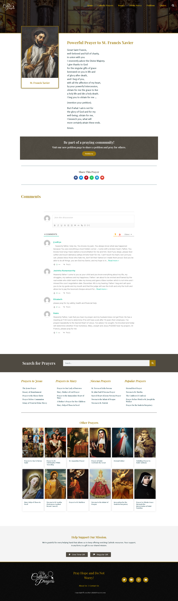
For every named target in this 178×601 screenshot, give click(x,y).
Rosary (121, 5)
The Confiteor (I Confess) (136, 396)
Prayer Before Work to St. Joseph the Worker (140, 400)
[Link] (82, 225)
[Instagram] (138, 579)
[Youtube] (131, 579)
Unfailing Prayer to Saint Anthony (143, 462)
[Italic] (58, 225)
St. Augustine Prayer (76, 461)
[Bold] (54, 225)
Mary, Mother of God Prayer (68, 392)
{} (85, 225)
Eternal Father (119, 461)
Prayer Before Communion (33, 399)
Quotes (163, 5)
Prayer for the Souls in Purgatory (139, 405)
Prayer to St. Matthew (77, 502)
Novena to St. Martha (134, 392)
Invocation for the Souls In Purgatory (121, 503)
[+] (88, 225)
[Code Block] (78, 225)
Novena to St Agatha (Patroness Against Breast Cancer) (54, 504)
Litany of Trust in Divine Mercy (34, 403)
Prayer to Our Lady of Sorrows (69, 388)
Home (90, 5)
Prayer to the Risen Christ (32, 396)
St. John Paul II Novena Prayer (103, 392)
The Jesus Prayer (29, 388)
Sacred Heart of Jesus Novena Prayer (106, 396)
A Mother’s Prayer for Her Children (71, 401)
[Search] (153, 363)
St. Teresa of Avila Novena (101, 388)
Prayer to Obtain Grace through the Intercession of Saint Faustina (144, 505)
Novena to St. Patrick (99, 403)
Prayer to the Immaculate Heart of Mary (70, 397)
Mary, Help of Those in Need (68, 405)
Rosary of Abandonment (31, 392)
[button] (173, 5)
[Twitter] (124, 579)
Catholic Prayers (105, 5)
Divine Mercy (135, 5)
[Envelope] (145, 579)
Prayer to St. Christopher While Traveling (53, 463)
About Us (83, 585)
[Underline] (61, 225)
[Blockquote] (75, 225)
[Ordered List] (68, 225)
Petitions (151, 5)
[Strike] (65, 225)
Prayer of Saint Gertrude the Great (98, 462)
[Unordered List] (71, 225)
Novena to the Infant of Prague (103, 399)
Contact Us (94, 585)
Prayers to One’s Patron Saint (33, 462)
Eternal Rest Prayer (134, 388)
